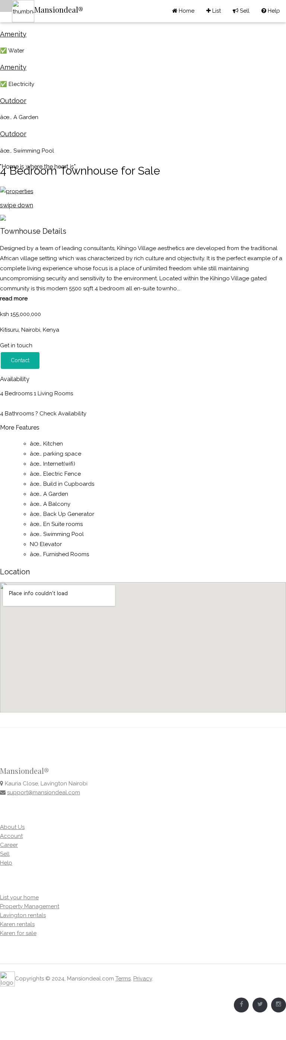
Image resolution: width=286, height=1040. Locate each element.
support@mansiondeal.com (43, 792)
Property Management (29, 906)
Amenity (13, 34)
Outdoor (13, 101)
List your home (19, 897)
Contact (20, 360)
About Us (12, 827)
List (213, 10)
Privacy (142, 978)
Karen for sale (18, 933)
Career (9, 845)
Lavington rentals (23, 915)
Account (11, 836)
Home (185, 10)
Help (270, 10)
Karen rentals (17, 924)
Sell (241, 10)
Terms (123, 978)
